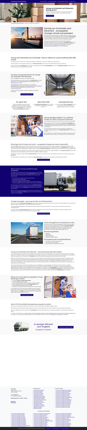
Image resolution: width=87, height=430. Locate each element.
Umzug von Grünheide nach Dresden (19, 420)
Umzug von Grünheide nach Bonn (18, 414)
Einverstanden (48, 428)
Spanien (29, 313)
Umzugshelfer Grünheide (39, 404)
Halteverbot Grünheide (38, 395)
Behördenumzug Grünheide (39, 405)
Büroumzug (33, 81)
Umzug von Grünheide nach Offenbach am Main (65, 417)
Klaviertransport (16, 84)
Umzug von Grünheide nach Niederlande (64, 399)
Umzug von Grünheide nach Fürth (62, 418)
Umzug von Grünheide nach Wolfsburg (63, 424)
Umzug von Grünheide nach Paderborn (63, 414)
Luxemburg (59, 314)
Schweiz (38, 313)
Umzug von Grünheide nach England (63, 396)
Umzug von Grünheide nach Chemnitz (41, 417)
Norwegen (53, 314)
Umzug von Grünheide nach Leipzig (18, 417)
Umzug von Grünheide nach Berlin (18, 413)
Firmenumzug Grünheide (38, 393)
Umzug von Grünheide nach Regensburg (64, 413)
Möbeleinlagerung (14, 86)
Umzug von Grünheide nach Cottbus (19, 419)
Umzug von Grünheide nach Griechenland (64, 397)
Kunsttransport (24, 81)
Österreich (43, 313)
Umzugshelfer (48, 265)
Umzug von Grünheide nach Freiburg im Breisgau (43, 420)
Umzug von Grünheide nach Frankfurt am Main (21, 425)
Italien (56, 313)
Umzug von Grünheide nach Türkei (62, 395)
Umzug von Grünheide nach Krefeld (41, 422)
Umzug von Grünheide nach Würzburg (63, 419)
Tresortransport (14, 82)
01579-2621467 (15, 394)
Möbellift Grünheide (38, 408)
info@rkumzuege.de (17, 395)
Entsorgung (22, 86)
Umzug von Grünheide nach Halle (40, 418)
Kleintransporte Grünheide (39, 402)
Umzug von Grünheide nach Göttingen (63, 426)
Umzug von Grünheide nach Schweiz (63, 407)
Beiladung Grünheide (38, 407)
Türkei (64, 313)
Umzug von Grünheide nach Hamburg (19, 424)
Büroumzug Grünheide (38, 391)
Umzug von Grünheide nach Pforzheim (63, 423)
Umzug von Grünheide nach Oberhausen (42, 426)
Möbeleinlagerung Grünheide (39, 397)
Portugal (35, 313)
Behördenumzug (30, 86)
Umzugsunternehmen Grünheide (18, 1)
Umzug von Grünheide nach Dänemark (63, 403)
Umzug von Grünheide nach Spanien (63, 405)
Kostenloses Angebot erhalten (27, 94)
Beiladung (64, 123)
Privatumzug (48, 124)
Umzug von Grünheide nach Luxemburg (63, 390)
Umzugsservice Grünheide (39, 390)
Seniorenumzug (39, 86)
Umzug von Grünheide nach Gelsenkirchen (42, 413)
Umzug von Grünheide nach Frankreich (63, 401)
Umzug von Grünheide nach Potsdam (19, 422)
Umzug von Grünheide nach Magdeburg (41, 419)
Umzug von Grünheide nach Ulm (62, 422)
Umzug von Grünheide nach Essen (18, 415)
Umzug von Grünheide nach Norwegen (63, 391)
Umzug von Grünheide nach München (19, 426)
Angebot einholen (50, 15)
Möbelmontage (14, 267)
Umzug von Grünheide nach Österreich (63, 402)
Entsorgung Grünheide (38, 401)
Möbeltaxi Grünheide (38, 403)
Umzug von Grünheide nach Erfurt (40, 425)
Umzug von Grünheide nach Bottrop (63, 425)
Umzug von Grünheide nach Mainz (40, 423)
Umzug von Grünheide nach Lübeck (40, 424)
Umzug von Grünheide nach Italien (62, 398)
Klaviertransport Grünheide (39, 396)
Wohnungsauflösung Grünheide (40, 399)
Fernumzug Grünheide (38, 392)
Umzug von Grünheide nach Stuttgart (19, 423)
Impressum (13, 401)
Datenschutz (13, 402)
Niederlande (52, 313)
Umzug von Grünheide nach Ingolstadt (63, 415)
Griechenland (60, 313)
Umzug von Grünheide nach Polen (62, 392)
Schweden (71, 313)
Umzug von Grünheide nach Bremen (19, 418)
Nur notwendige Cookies (56, 428)
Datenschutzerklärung (65, 428)
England (67, 313)
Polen (14, 314)
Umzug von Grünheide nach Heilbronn (63, 420)
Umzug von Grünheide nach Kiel (40, 415)
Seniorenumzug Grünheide (39, 398)
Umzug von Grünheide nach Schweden (63, 393)
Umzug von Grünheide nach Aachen (41, 414)
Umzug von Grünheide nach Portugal (63, 404)
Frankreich (47, 313)
